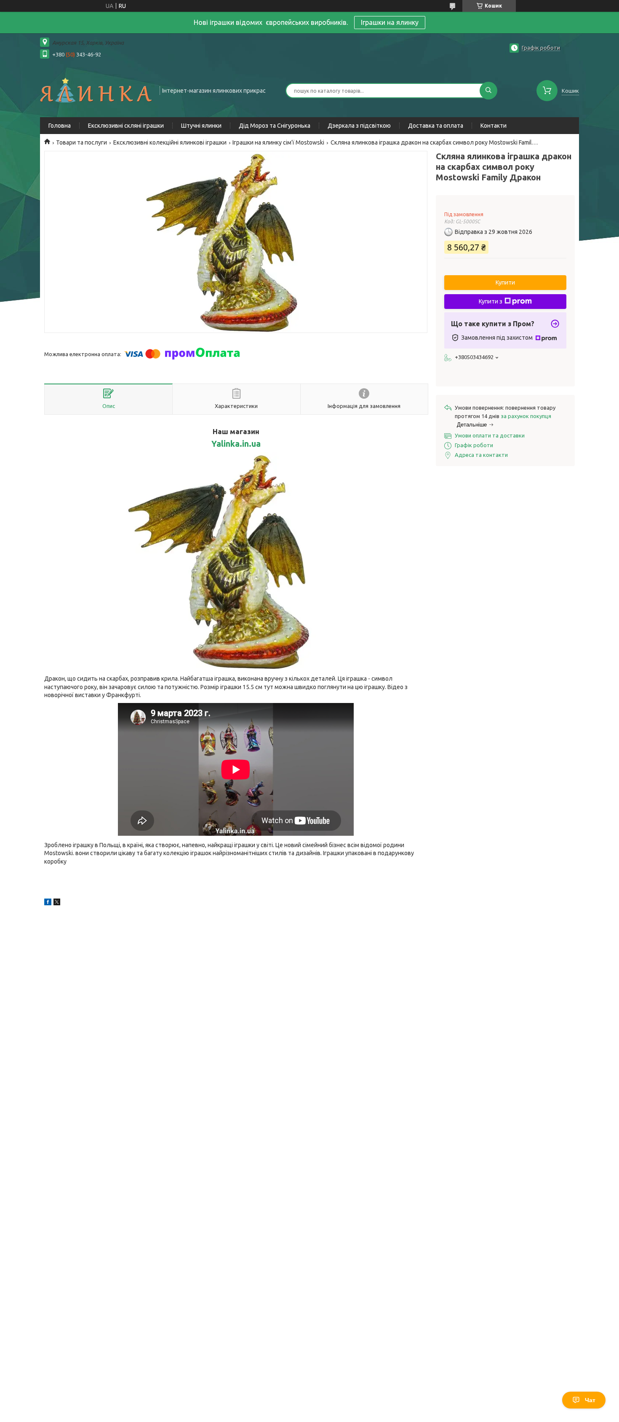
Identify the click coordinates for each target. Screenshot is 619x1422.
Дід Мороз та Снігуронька (274, 126)
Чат (590, 1400)
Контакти (493, 126)
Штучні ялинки (201, 126)
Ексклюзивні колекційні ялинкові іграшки (170, 142)
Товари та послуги (81, 142)
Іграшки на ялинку (390, 22)
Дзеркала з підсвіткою (359, 126)
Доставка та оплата (435, 126)
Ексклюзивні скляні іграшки (126, 126)
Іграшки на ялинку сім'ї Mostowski (278, 142)
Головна (59, 126)
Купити (505, 282)
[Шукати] (488, 90)
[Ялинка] (96, 90)
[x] (56, 903)
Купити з (490, 301)
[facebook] (47, 903)
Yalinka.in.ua (236, 443)
